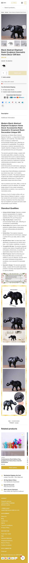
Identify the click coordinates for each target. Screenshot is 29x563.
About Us (3, 516)
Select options (13, 467)
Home (2, 12)
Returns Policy (5, 543)
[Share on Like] (2, 102)
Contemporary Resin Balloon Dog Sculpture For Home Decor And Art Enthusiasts (11, 460)
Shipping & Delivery (6, 540)
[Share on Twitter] (9, 102)
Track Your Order (6, 534)
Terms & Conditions (6, 525)
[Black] (3, 64)
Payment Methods (6, 538)
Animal (6, 12)
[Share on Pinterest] (12, 102)
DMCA (3, 523)
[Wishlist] (22, 435)
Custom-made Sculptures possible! (12, 91)
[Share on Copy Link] (2, 105)
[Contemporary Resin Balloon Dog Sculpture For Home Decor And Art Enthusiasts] (13, 444)
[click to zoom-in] (14, 27)
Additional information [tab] (8, 117)
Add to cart (17, 73)
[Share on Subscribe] (22, 102)
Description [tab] (4, 113)
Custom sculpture (6, 545)
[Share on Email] (19, 102)
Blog (2, 518)
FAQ (2, 536)
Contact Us (4, 521)
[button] (6, 72)
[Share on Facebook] (6, 102)
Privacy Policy (5, 527)
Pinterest (3, 551)
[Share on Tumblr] (15, 102)
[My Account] (22, 3)
